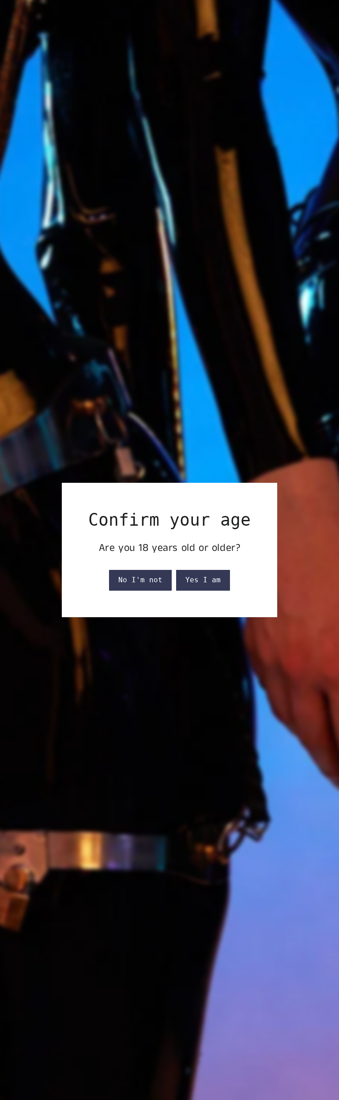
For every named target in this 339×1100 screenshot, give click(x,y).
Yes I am (203, 580)
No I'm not (140, 580)
